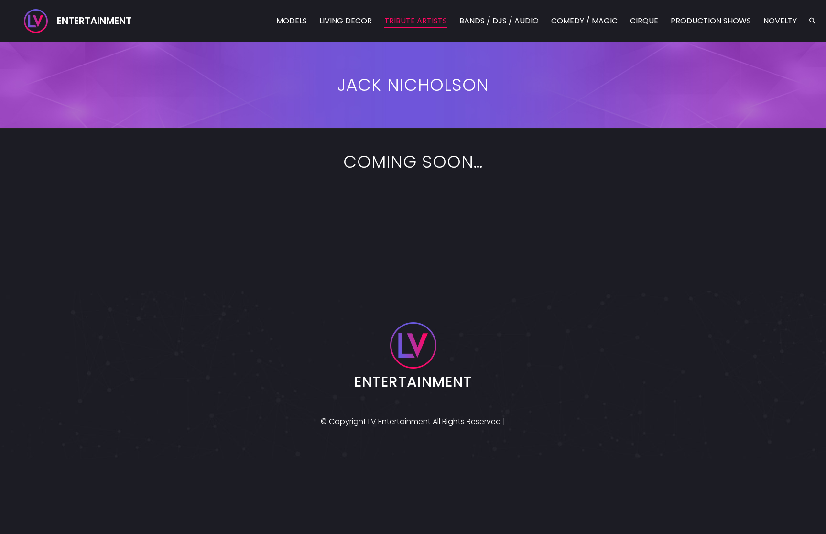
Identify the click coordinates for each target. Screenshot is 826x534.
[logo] (77, 21)
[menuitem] (291, 21)
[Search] (812, 21)
